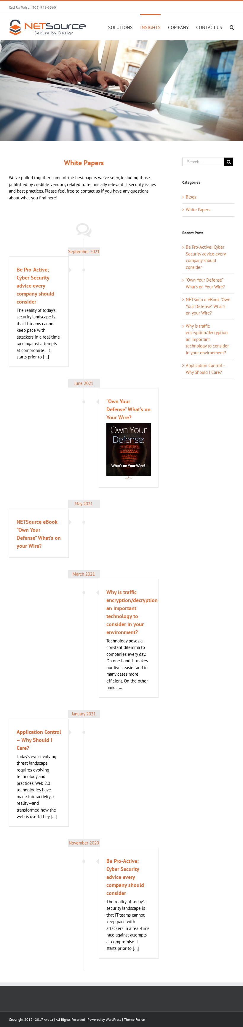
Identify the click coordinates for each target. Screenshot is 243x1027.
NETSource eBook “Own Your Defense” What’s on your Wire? (208, 306)
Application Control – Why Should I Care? (39, 739)
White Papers (198, 209)
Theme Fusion (134, 1019)
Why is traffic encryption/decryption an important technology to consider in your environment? (207, 339)
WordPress (113, 1019)
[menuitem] (124, 27)
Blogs (191, 197)
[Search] (232, 27)
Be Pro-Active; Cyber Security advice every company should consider (35, 285)
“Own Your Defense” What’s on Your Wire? (128, 409)
